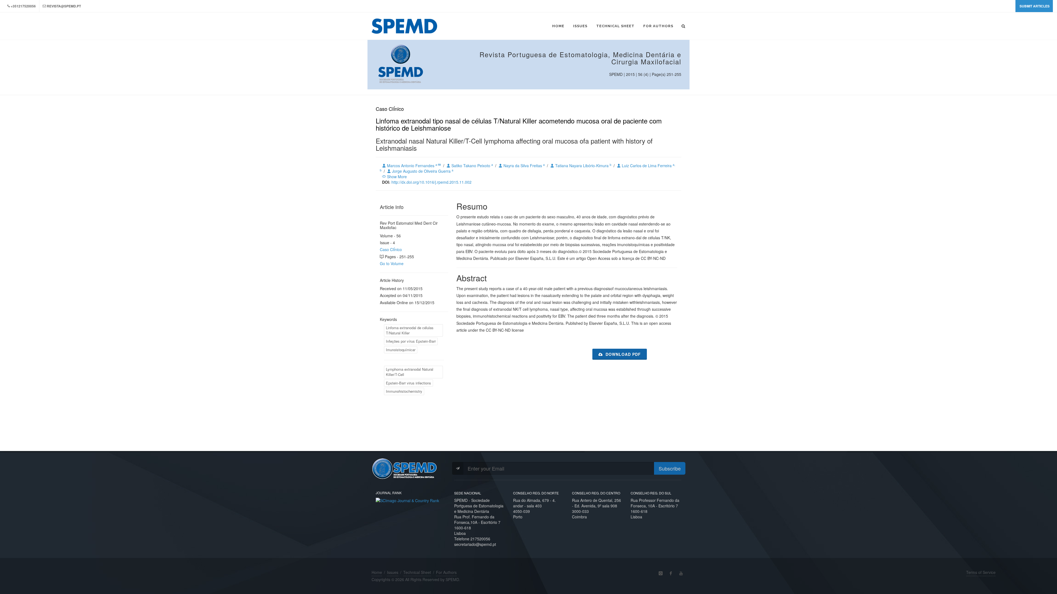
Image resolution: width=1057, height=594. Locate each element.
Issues (392, 572)
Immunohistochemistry (404, 391)
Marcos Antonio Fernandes (412, 165)
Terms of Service (981, 572)
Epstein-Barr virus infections (408, 383)
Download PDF (622, 354)
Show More (396, 176)
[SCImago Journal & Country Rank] (407, 500)
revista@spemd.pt (64, 6)
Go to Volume (392, 263)
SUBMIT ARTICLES (1035, 6)
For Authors (446, 572)
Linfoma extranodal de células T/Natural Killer (410, 330)
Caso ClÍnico (391, 249)
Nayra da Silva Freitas (523, 165)
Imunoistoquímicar (400, 349)
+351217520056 (23, 6)
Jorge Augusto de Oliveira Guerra (422, 171)
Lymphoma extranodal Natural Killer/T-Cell (409, 372)
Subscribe (670, 468)
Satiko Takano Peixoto (471, 165)
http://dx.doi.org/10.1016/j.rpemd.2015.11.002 (431, 182)
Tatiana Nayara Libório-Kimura (582, 165)
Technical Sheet (417, 572)
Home (377, 572)
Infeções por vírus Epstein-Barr (411, 341)
